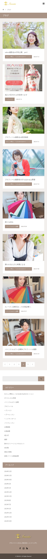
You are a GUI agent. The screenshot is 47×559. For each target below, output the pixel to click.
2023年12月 (8, 492)
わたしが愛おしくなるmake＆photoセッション (19, 394)
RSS (27, 548)
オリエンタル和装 (10, 398)
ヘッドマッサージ (10, 419)
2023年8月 (7, 500)
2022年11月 (8, 517)
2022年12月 (8, 513)
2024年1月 (7, 488)
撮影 (5, 439)
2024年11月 (8, 475)
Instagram (23, 548)
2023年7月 (7, 504)
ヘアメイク (8, 410)
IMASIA (19, 556)
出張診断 (7, 431)
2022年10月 (8, 521)
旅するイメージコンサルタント (14, 443)
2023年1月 (7, 509)
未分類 (6, 448)
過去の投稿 (8, 452)
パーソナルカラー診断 (11, 402)
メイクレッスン (9, 423)
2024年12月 (8, 471)
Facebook (20, 548)
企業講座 (7, 427)
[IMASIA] (10, 3)
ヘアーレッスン (9, 414)
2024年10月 (8, 480)
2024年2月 (7, 484)
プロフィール (8, 406)
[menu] (43, 3)
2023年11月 (8, 496)
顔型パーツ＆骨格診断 (11, 456)
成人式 (6, 435)
